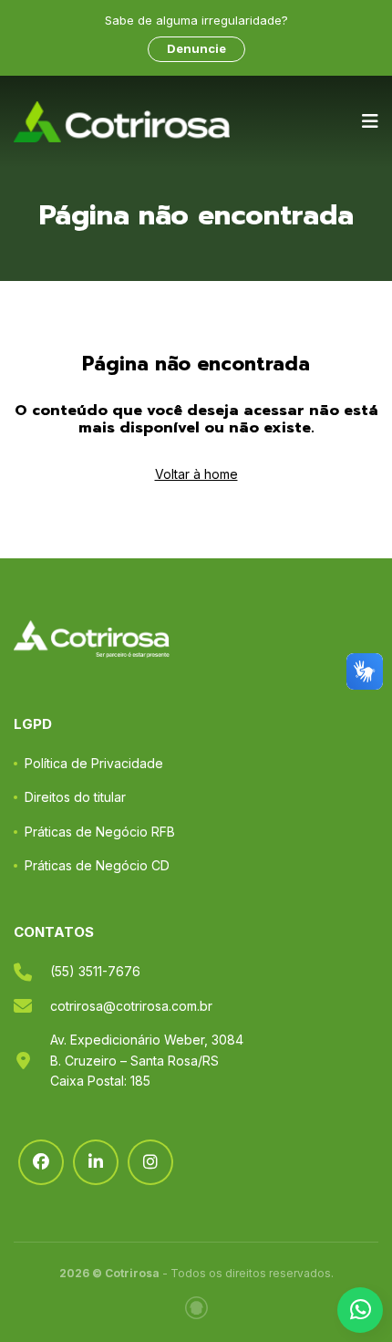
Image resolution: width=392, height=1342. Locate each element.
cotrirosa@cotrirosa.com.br (131, 1006)
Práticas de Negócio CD (97, 865)
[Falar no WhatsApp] (360, 1310)
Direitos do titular (75, 797)
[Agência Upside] (196, 1307)
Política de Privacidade (94, 763)
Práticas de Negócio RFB (100, 831)
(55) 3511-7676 (95, 971)
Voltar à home (196, 474)
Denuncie (196, 48)
